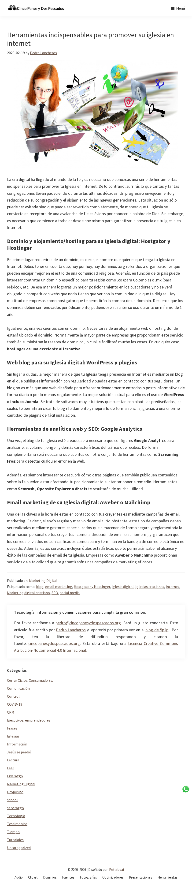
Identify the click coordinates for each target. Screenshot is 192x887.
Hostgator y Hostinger (92, 586)
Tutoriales (15, 839)
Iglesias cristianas (149, 586)
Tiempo (13, 831)
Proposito (15, 792)
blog (40, 586)
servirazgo (15, 807)
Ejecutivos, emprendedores (28, 720)
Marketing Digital (43, 580)
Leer (10, 768)
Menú (180, 8)
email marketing (58, 586)
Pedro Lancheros (71, 630)
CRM (10, 712)
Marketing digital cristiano (28, 592)
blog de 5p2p (156, 630)
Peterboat (116, 869)
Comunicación (18, 688)
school (12, 799)
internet (172, 586)
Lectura (13, 760)
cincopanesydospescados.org (54, 643)
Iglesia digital (123, 586)
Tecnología (16, 815)
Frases (12, 728)
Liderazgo (15, 776)
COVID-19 (14, 704)
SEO (55, 592)
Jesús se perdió (19, 752)
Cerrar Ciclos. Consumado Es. (30, 680)
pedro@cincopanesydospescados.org (88, 622)
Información (17, 744)
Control (13, 696)
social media (70, 592)
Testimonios (17, 823)
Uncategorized (19, 847)
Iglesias (13, 736)
